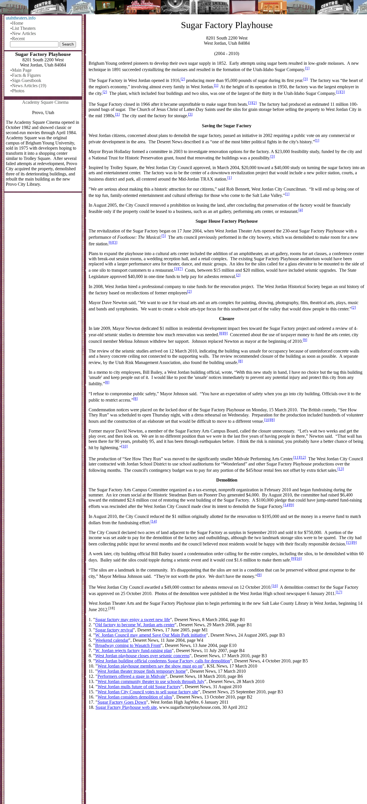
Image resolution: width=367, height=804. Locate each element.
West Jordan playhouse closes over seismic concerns (142, 655)
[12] (303, 457)
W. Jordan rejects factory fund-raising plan (133, 650)
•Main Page (21, 70)
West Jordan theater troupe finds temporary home (141, 671)
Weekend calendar (111, 640)
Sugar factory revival (114, 629)
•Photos (17, 90)
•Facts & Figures (25, 75)
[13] (340, 469)
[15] (349, 542)
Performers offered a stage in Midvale (131, 676)
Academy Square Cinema (45, 102)
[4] (300, 210)
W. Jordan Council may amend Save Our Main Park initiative (150, 635)
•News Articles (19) (28, 85)
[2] (183, 79)
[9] (225, 333)
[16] (298, 558)
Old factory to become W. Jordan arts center (135, 624)
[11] (296, 457)
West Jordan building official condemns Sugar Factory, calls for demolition (162, 660)
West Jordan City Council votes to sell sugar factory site (147, 691)
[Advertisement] (227, 759)
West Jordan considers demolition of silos (134, 697)
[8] (221, 333)
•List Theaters (23, 28)
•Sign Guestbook (25, 80)
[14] (286, 505)
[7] (180, 269)
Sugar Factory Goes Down (121, 702)
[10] (267, 420)
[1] (307, 68)
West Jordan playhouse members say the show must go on (149, 666)
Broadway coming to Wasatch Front (128, 645)
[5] (163, 236)
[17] (339, 592)
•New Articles (23, 33)
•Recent (17, 38)
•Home (16, 23)
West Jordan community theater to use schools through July (150, 681)
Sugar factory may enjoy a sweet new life (132, 619)
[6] (111, 242)
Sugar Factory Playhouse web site (126, 707)
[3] (305, 79)
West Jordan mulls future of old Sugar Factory (139, 686)
